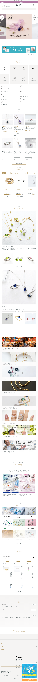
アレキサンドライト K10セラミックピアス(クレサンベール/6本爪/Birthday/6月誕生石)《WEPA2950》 (22, 191)
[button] (33, 557)
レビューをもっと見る (19, 591)
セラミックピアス (6, 91)
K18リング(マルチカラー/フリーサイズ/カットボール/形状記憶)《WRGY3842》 (9, 191)
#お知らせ (34, 604)
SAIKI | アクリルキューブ (7, 377)
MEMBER (2, 643)
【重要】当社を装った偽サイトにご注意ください (11, 606)
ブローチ (4, 96)
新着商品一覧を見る (19, 163)
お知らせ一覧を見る (19, 621)
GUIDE (2, 646)
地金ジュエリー (24, 99)
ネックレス (23, 86)
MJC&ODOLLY (4, 126)
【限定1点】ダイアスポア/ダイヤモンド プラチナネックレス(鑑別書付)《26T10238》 (30, 152)
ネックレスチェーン (25, 96)
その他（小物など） (6, 104)
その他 (34, 173)
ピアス (23, 88)
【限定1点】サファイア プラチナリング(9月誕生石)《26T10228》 (30, 128)
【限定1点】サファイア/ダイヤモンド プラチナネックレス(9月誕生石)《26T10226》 (7, 128)
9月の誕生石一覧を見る (19, 325)
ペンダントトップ (6, 88)
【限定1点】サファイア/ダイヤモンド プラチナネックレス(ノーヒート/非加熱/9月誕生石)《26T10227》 (19, 128)
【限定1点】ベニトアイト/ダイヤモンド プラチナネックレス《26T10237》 (19, 152)
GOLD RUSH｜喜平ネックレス (8, 392)
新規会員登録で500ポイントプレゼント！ (19, 0)
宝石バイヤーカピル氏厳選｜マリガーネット (11, 436)
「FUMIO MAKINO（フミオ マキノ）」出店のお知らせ (12, 612)
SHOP (2, 640)
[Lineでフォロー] (21, 660)
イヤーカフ (4, 93)
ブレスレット (24, 93)
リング (4, 86)
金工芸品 (23, 101)
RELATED (2, 652)
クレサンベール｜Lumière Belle (8, 422)
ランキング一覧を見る (19, 201)
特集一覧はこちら (19, 457)
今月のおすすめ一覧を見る (31, 54)
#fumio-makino (34, 609)
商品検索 (4, 6)
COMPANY (3, 649)
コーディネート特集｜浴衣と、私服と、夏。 (11, 348)
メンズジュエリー (6, 101)
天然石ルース (5, 99)
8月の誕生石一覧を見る (19, 266)
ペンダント (12, 173)
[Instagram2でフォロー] (19, 660)
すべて (4, 173)
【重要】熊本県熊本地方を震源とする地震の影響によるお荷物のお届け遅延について (17, 617)
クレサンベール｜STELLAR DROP (9, 407)
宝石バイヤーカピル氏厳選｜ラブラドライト (11, 451)
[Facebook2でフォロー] (16, 660)
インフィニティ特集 (6, 363)
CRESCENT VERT (18, 189)
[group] (19, 2)
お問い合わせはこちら (19, 667)
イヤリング (23, 91)
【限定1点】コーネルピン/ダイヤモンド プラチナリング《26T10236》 (7, 152)
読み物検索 (8, 6)
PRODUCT (2, 638)
